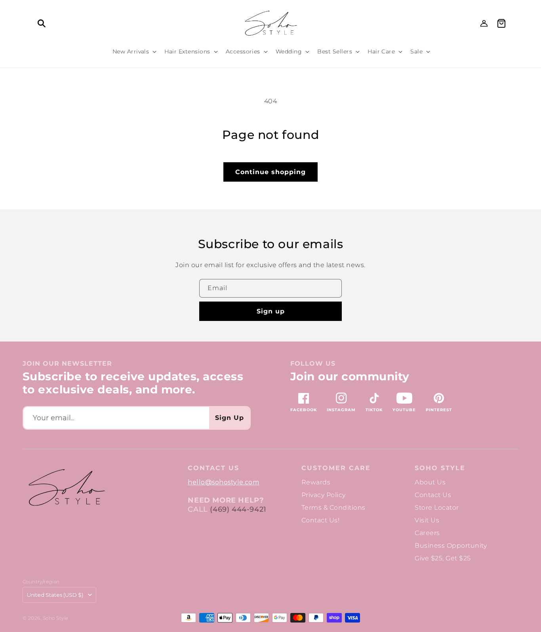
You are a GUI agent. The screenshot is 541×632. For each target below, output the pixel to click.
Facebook (303, 409)
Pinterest (439, 409)
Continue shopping (270, 172)
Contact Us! (320, 520)
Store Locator (437, 507)
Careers (427, 533)
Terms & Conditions (333, 507)
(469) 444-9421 (238, 509)
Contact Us (433, 495)
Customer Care (336, 468)
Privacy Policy (323, 495)
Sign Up (229, 417)
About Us (430, 482)
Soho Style (440, 468)
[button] (41, 23)
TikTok (374, 409)
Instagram (341, 409)
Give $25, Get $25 (443, 558)
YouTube (404, 409)
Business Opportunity (451, 545)
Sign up (271, 311)
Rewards (315, 482)
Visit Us (427, 520)
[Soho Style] (66, 488)
